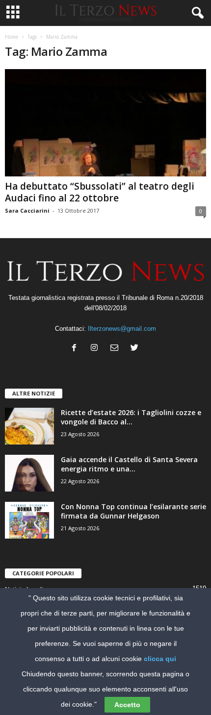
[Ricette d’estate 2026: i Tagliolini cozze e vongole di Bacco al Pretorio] (29, 426)
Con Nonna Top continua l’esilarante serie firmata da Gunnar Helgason (133, 511)
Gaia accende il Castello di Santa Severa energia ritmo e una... (129, 464)
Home (11, 36)
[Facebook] (76, 348)
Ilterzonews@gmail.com (122, 328)
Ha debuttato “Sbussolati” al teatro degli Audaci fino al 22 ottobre (99, 192)
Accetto (127, 705)
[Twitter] (136, 348)
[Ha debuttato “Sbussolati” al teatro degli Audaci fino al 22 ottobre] (105, 122)
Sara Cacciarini (27, 210)
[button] (196, 13)
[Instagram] (96, 348)
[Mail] (116, 348)
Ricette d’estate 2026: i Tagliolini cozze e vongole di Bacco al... (131, 417)
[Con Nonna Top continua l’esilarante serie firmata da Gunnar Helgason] (29, 520)
